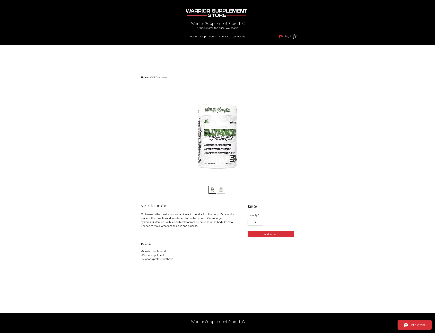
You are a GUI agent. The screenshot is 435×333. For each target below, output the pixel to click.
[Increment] (260, 222)
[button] (295, 36)
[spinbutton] (255, 222)
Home (144, 77)
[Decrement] (250, 222)
